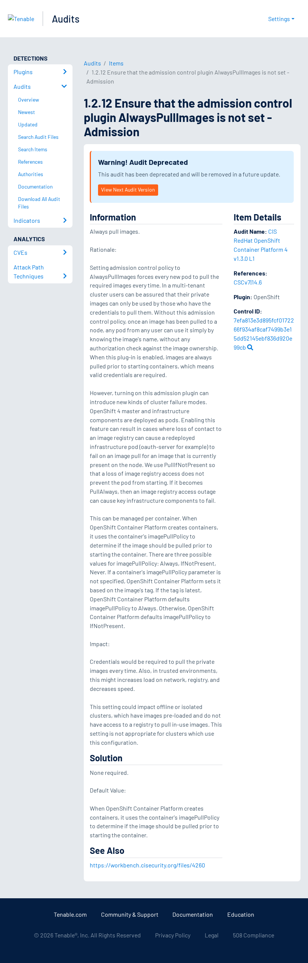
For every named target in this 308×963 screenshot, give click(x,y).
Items (116, 63)
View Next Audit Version (128, 189)
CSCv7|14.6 (248, 282)
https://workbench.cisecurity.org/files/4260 (147, 865)
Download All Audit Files (39, 203)
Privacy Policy (172, 935)
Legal (212, 935)
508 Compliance (253, 935)
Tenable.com (70, 914)
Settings (279, 18)
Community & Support (130, 914)
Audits (66, 18)
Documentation (192, 914)
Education (240, 914)
